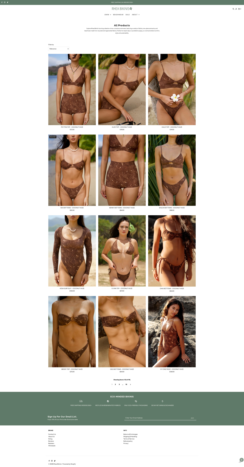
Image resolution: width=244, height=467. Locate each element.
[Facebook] (1, 2)
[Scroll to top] (240, 462)
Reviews (51, 441)
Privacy (125, 443)
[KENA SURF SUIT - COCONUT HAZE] (72, 251)
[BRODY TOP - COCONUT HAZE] (72, 331)
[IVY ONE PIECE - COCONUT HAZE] (172, 331)
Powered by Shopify (69, 464)
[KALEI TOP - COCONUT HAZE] (172, 89)
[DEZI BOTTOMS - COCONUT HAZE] (122, 331)
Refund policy (127, 441)
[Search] (233, 9)
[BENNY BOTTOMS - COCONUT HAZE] (122, 170)
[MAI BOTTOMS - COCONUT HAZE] (72, 170)
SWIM (107, 15)
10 (126, 384)
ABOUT (135, 15)
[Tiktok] (7, 2)
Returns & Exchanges (130, 434)
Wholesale (51, 446)
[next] (130, 384)
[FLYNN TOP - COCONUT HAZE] (122, 251)
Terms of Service (128, 439)
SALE (128, 15)
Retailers (51, 443)
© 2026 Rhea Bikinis (55, 464)
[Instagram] (4, 2)
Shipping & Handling (130, 436)
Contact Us (52, 434)
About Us (51, 436)
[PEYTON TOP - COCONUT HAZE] (72, 89)
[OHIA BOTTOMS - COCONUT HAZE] (172, 251)
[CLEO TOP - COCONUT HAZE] (122, 89)
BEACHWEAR (118, 15)
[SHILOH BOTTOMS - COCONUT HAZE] (172, 170)
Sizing (50, 439)
